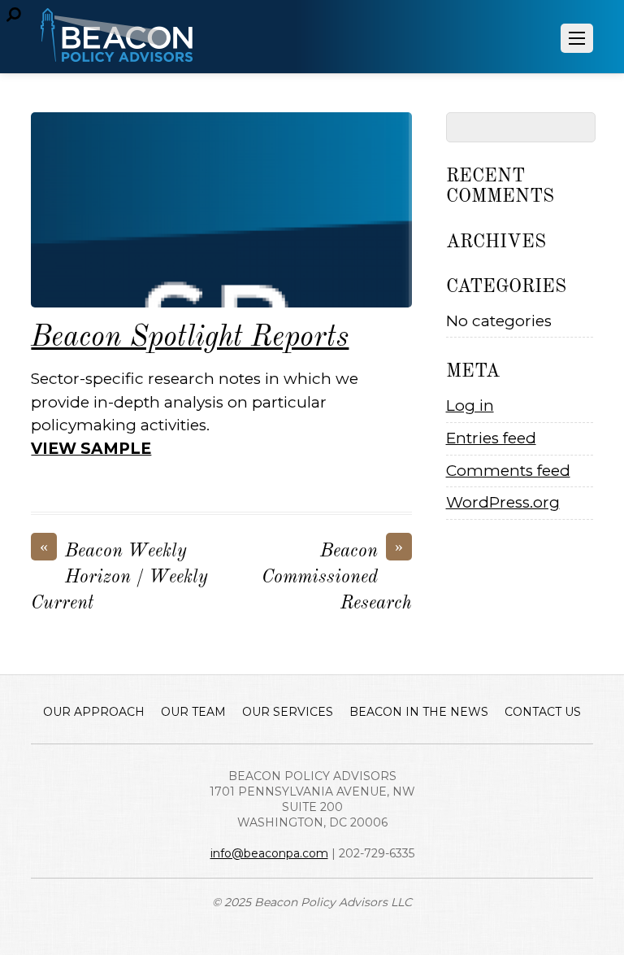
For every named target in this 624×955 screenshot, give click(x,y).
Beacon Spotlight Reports (190, 338)
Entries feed (491, 438)
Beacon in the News (418, 711)
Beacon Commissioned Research (337, 576)
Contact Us (543, 711)
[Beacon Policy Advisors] (116, 53)
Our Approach (94, 711)
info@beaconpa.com (269, 853)
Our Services (287, 711)
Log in (470, 405)
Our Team (193, 711)
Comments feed (508, 470)
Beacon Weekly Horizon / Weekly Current (119, 576)
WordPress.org (503, 502)
